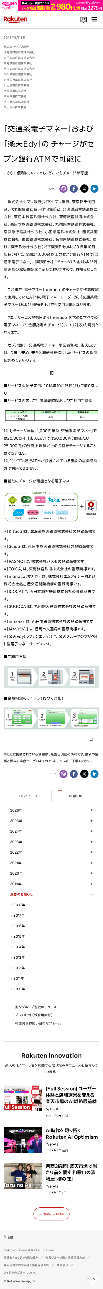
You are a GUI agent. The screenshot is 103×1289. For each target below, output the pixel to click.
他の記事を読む (53, 1213)
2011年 (19, 978)
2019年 (16, 884)
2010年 (19, 989)
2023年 (16, 842)
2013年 (19, 957)
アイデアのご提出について (20, 1272)
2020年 (16, 873)
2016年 (19, 926)
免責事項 (62, 1265)
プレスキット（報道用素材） (34, 1015)
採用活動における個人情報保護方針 (26, 1265)
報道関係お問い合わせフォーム (38, 1023)
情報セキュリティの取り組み (21, 1257)
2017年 (19, 915)
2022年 (16, 852)
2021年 (16, 863)
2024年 (16, 831)
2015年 (19, 936)
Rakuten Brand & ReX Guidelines (29, 1250)
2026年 (16, 810)
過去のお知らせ (21, 894)
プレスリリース (28, 796)
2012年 (19, 968)
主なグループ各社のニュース (36, 1007)
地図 (10, 1237)
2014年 (19, 947)
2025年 (16, 821)
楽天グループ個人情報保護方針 (65, 1257)
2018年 (19, 905)
